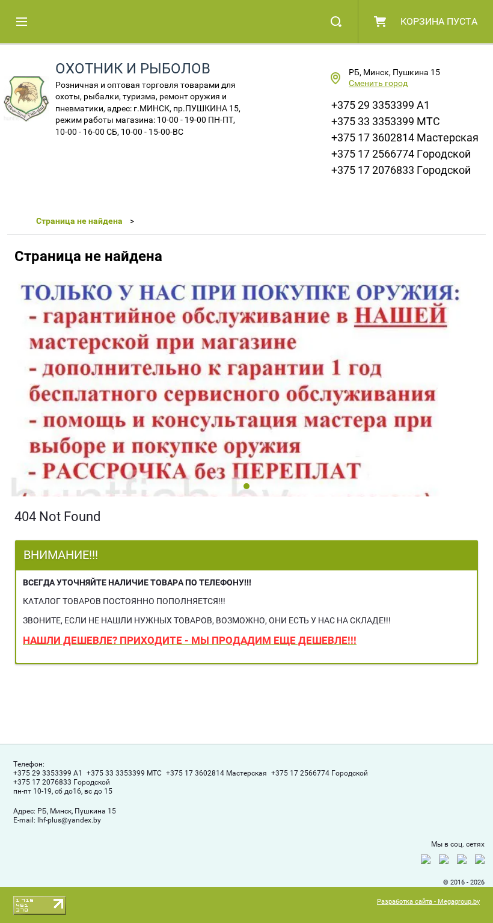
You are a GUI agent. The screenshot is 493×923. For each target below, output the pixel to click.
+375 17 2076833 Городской (401, 170)
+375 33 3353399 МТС (385, 121)
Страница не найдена (79, 221)
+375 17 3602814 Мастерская (405, 137)
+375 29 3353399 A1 (380, 105)
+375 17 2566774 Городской (401, 153)
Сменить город (378, 83)
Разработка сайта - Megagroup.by (428, 902)
